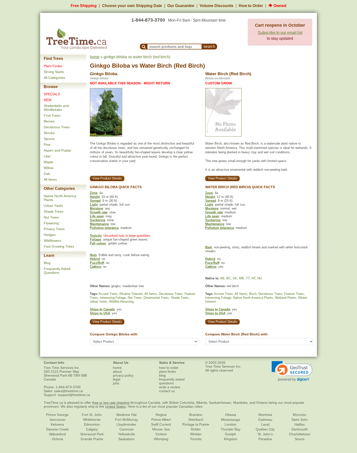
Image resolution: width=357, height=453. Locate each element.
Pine (47, 144)
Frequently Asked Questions (57, 271)
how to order (168, 368)
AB (222, 278)
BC (228, 278)
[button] (292, 371)
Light (94, 204)
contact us (167, 391)
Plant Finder (53, 66)
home (95, 57)
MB (241, 278)
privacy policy (123, 375)
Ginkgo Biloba (110, 65)
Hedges (50, 235)
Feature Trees (294, 294)
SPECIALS (52, 94)
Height (95, 197)
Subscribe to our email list (280, 33)
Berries (49, 121)
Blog (47, 263)
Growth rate (98, 212)
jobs (116, 383)
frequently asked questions (172, 381)
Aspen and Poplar (57, 150)
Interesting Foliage (113, 297)
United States (115, 406)
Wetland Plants (285, 297)
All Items (50, 179)
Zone (93, 193)
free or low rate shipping (110, 402)
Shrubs (49, 133)
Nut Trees (51, 217)
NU (259, 278)
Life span (97, 216)
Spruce (49, 139)
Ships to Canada (102, 309)
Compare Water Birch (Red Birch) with (236, 334)
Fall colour (98, 243)
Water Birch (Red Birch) (172, 65)
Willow (48, 168)
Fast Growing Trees (59, 246)
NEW (47, 100)
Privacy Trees (54, 229)
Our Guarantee (180, 6)
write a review (169, 387)
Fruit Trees (52, 115)
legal (116, 379)
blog (162, 375)
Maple (48, 162)
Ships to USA (100, 313)
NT (253, 278)
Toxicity (96, 235)
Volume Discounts (216, 6)
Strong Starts (54, 72)
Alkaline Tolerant (131, 294)
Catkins (95, 266)
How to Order (251, 6)
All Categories (54, 78)
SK (235, 278)
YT (248, 278)
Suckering (97, 220)
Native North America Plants (253, 297)
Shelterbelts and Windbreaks (56, 108)
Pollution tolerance (104, 228)
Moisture (96, 208)
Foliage (95, 239)
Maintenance (99, 224)
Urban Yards (53, 206)
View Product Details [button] (107, 178)
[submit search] (144, 46)
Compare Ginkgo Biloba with (113, 334)
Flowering (51, 223)
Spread (95, 200)
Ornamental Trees (156, 297)
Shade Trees (53, 211)
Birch (252, 294)
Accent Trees (108, 294)
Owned (279, 6)
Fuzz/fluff (97, 263)
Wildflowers (52, 241)
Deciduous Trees (57, 127)
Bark (208, 247)
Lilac (47, 156)
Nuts (93, 255)
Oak (47, 174)
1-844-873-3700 (148, 20)
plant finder (167, 371)
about (117, 371)
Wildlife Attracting (121, 301)
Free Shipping (84, 6)
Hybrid (95, 259)
